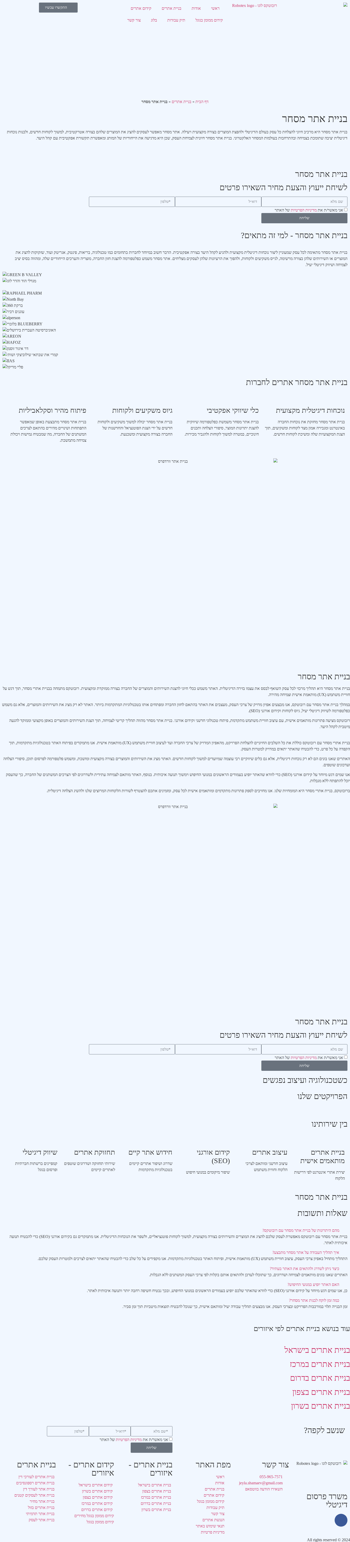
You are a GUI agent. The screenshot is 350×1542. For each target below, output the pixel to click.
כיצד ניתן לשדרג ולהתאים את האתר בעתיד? (304, 1268)
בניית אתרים (171, 8)
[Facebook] (341, 1520)
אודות (196, 8)
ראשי (215, 8)
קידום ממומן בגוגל (209, 20)
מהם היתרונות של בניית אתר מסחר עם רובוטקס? (300, 1230)
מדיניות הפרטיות (304, 210)
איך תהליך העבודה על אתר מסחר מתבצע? (305, 1252)
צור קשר (134, 20)
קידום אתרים (141, 8)
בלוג (154, 20)
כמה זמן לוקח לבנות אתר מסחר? (314, 1300)
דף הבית (202, 101)
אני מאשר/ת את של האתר (309, 210)
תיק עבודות (176, 20)
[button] (175, 1230)
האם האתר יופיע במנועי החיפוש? (313, 1284)
